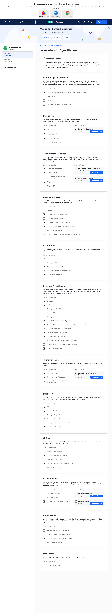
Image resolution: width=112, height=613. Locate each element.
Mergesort (48, 394)
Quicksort (48, 438)
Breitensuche (49, 516)
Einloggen (91, 22)
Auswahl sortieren (51, 197)
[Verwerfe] (109, 1)
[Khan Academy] (56, 22)
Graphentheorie (50, 479)
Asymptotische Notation (54, 154)
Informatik (46, 45)
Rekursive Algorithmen (54, 286)
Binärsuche (48, 116)
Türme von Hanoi (51, 360)
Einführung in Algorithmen (55, 78)
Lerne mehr (48, 554)
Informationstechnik (56, 45)
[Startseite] (40, 46)
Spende (80, 22)
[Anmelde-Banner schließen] (109, 28)
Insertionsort (49, 246)
